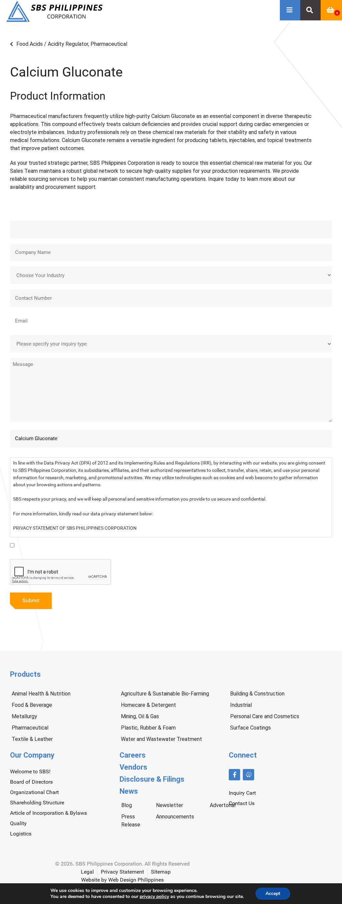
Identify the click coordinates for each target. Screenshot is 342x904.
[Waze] (248, 774)
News (129, 791)
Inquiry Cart (242, 793)
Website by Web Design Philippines (122, 880)
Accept (273, 893)
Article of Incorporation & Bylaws (48, 813)
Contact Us (241, 803)
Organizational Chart (34, 792)
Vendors (133, 767)
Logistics (20, 833)
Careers (133, 755)
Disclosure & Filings (152, 779)
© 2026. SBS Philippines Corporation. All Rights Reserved (122, 864)
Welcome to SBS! (30, 771)
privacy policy (154, 896)
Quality (18, 823)
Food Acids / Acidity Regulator (52, 44)
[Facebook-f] (234, 774)
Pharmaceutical (109, 44)
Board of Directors (31, 782)
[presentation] (61, 572)
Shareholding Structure (37, 802)
